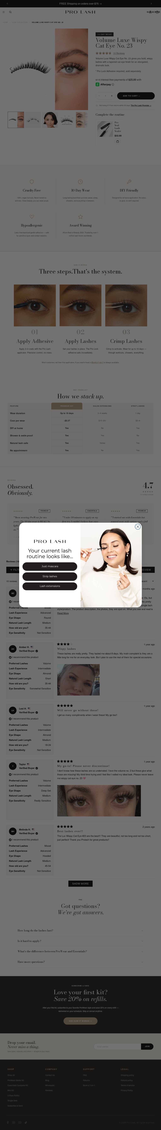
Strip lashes (50, 576)
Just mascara (50, 566)
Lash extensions (50, 586)
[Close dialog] (138, 526)
